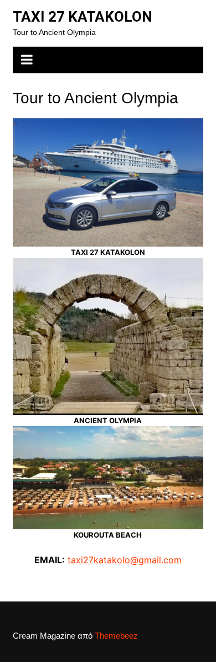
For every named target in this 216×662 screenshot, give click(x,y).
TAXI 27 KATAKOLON (82, 16)
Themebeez (116, 635)
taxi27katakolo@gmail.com (125, 559)
